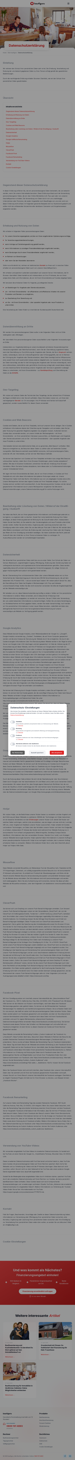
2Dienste (19, 732)
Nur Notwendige (17, 753)
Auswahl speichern (37, 753)
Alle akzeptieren (57, 753)
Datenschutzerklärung (17, 715)
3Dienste (19, 725)
